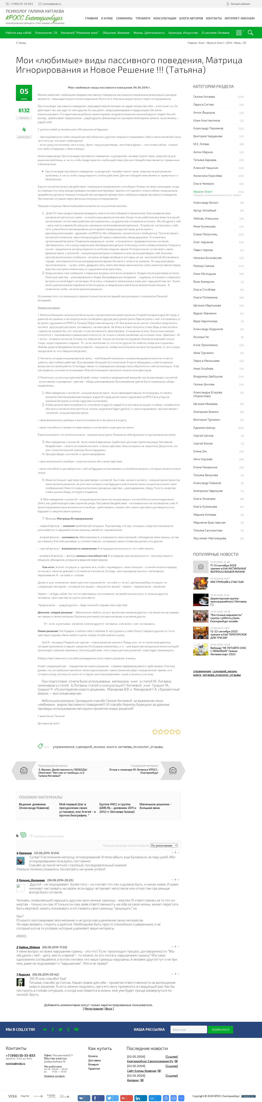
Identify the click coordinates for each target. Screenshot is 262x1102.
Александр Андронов (208, 329)
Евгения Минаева (205, 404)
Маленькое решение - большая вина (155, 806)
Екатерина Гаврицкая (208, 490)
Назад (22, 42)
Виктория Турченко (206, 419)
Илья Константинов (206, 120)
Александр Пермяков (208, 128)
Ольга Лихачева (204, 498)
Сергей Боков (203, 443)
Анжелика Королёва (207, 175)
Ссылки (171, 1056)
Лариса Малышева (206, 360)
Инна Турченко (203, 352)
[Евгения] (29, 857)
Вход (108, 1008)
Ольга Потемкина (205, 297)
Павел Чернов (203, 250)
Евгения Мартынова (207, 305)
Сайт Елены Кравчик (141, 1070)
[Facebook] (53, 1029)
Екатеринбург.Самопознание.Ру (150, 1061)
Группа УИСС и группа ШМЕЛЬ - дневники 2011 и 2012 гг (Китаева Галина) (117, 807)
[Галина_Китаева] (29, 884)
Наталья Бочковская (207, 257)
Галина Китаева (204, 96)
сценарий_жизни (90, 746)
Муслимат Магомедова (209, 538)
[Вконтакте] (45, 1029)
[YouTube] (76, 1029)
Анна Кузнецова (204, 226)
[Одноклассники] (68, 1029)
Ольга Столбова (204, 289)
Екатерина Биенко (206, 411)
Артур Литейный (204, 210)
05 (244, 42)
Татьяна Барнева (204, 160)
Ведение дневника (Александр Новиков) (34, 806)
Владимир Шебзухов (207, 376)
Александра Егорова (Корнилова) (207, 394)
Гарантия (94, 1068)
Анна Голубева (203, 368)
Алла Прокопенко (205, 345)
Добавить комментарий (49, 836)
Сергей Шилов (203, 435)
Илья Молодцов (204, 273)
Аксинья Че (201, 337)
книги (111, 746)
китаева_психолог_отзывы (140, 746)
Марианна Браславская (209, 522)
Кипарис (133, 1080)
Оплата (93, 1056)
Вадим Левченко (205, 313)
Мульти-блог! (202, 191)
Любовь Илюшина (205, 218)
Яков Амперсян (203, 281)
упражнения (63, 746)
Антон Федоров (204, 112)
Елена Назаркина (205, 467)
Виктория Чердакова (207, 136)
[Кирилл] (29, 978)
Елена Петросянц (205, 234)
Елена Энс (200, 451)
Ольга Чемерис (203, 183)
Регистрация (94, 1008)
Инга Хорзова (202, 459)
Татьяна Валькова (205, 475)
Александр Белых (205, 202)
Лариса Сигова (203, 104)
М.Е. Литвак (201, 144)
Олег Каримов (203, 242)
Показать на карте (54, 1076)
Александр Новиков (207, 483)
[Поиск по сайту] (250, 32)
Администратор (204, 427)
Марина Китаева (204, 514)
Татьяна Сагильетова (207, 530)
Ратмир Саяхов (203, 266)
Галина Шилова (203, 384)
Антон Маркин (203, 152)
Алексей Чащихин (205, 167)
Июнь (237, 42)
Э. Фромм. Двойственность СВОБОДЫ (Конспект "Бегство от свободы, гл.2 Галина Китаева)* (62, 772)
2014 (229, 42)
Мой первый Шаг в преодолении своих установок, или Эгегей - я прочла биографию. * (77, 809)
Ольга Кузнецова (205, 506)
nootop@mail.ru (15, 1063)
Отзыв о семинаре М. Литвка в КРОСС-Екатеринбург (133, 771)
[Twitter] (60, 1029)
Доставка (94, 1060)
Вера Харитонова (205, 321)
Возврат (93, 1064)
